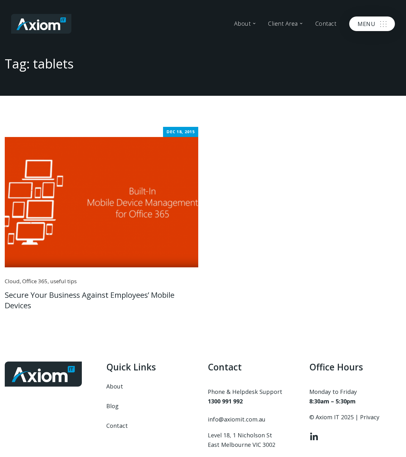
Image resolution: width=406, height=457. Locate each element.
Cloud (12, 281)
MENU (366, 24)
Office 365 (35, 281)
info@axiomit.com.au (236, 419)
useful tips (63, 281)
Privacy (369, 417)
